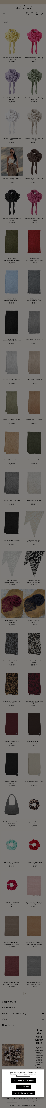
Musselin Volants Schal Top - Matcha (34, 98)
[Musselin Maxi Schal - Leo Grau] (12, 644)
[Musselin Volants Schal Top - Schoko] (34, 161)
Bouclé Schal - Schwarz (12, 540)
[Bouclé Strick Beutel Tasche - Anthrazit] (12, 804)
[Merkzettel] (32, 13)
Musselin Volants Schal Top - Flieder (12, 98)
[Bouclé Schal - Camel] (12, 443)
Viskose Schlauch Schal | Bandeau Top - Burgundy (11, 983)
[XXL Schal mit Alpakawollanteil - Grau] (34, 282)
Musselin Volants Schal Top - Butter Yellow (12, 58)
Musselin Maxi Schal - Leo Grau (11, 661)
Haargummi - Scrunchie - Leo (34, 822)
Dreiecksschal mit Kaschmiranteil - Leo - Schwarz (34, 581)
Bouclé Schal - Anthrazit (12, 500)
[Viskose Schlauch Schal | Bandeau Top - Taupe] (12, 925)
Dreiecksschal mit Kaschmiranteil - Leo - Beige (34, 541)
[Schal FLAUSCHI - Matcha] (12, 402)
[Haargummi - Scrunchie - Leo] (34, 804)
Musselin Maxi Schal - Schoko (34, 742)
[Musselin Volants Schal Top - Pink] (34, 40)
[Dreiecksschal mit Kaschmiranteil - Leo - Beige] (34, 523)
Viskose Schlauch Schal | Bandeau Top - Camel (34, 943)
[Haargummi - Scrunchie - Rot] (34, 845)
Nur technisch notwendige (23, 1080)
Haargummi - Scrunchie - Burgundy (11, 903)
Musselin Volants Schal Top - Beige (34, 139)
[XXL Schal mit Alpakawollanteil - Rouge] (34, 241)
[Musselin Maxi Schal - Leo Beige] (34, 644)
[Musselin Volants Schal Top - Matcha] (34, 81)
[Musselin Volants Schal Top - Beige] (34, 121)
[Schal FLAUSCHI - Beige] (34, 362)
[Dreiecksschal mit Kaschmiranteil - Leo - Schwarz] (34, 563)
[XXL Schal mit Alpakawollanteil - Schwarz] (12, 322)
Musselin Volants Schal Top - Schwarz (12, 219)
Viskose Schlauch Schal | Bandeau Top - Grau (34, 983)
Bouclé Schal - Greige (34, 500)
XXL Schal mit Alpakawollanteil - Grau (34, 299)
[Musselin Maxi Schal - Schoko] (34, 724)
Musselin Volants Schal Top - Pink (34, 58)
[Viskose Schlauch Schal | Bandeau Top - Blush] (34, 885)
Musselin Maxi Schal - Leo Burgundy (34, 702)
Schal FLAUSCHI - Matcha (11, 420)
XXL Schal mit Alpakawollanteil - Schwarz (12, 340)
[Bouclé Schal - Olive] (34, 443)
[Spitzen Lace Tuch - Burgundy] (12, 603)
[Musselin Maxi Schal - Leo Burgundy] (34, 684)
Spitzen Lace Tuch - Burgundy (11, 621)
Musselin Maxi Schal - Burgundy (12, 742)
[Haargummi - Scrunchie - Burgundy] (12, 885)
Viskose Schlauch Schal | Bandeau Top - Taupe (12, 943)
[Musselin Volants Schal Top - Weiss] (12, 121)
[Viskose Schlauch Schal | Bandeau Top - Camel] (34, 925)
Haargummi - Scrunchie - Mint (11, 862)
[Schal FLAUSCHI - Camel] (34, 402)
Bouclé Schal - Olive (34, 460)
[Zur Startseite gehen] (23, 7)
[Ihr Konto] (37, 13)
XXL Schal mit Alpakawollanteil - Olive (11, 259)
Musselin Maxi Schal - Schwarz (12, 782)
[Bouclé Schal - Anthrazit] (12, 483)
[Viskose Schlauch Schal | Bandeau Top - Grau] (34, 965)
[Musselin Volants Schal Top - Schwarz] (12, 201)
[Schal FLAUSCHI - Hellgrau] (12, 362)
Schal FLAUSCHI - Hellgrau (11, 379)
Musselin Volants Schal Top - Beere (34, 219)
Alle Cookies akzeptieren (24, 1093)
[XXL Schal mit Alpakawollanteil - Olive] (12, 241)
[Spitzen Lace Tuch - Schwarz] (34, 603)
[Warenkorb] (41, 13)
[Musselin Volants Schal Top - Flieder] (12, 81)
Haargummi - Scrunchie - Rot (34, 862)
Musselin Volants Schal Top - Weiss (12, 139)
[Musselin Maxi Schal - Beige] (34, 764)
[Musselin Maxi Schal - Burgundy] (12, 724)
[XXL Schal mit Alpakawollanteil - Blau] (12, 282)
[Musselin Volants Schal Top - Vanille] (12, 161)
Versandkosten (12, 1101)
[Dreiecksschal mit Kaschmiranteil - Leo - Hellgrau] (12, 563)
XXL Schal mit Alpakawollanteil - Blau (11, 299)
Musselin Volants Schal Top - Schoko (34, 179)
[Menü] (4, 13)
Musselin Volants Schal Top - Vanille (12, 179)
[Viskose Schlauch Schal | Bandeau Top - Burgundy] (12, 965)
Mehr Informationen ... (23, 1076)
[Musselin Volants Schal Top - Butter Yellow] (12, 40)
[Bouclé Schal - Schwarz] (12, 523)
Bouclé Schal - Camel (11, 460)
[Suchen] (27, 13)
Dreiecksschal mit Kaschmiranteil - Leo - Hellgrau (11, 581)
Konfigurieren (24, 1087)
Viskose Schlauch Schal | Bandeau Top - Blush (34, 903)
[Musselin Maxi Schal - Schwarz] (12, 764)
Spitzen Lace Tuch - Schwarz (34, 621)
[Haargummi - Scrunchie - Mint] (12, 845)
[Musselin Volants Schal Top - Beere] (34, 201)
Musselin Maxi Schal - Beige (34, 782)
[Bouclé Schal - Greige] (34, 483)
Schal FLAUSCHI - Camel (34, 420)
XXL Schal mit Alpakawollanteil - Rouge (34, 259)
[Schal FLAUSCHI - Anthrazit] (34, 322)
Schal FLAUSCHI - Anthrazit (34, 339)
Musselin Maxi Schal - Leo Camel (11, 702)
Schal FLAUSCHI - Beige (34, 379)
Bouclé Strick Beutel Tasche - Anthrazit (12, 822)
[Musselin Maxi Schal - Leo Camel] (12, 684)
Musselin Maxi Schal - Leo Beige (34, 661)
